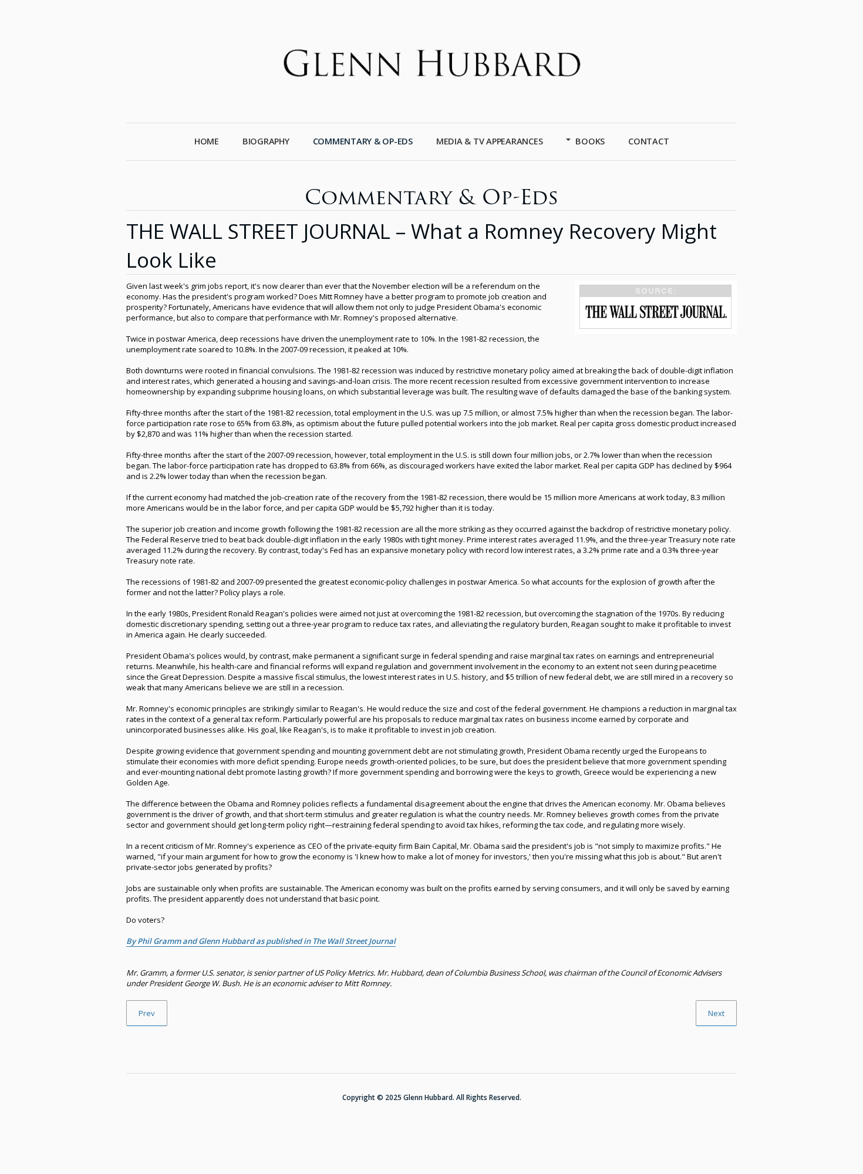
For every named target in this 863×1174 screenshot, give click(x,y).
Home (206, 141)
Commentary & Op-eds (363, 141)
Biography (265, 141)
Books (590, 141)
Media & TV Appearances (489, 141)
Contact (648, 141)
